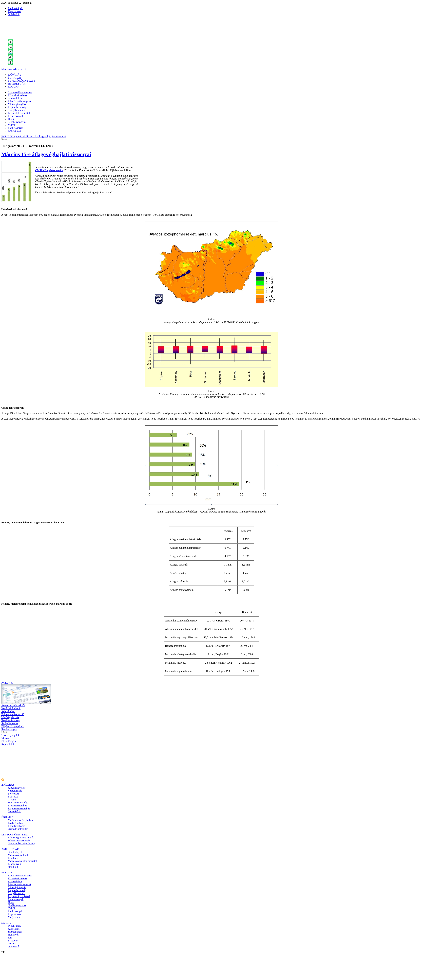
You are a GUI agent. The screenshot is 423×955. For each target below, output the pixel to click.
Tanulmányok (15, 852)
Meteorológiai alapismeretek (22, 861)
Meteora (12, 943)
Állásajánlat (14, 928)
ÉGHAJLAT (14, 77)
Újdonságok (14, 925)
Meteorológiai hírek (18, 855)
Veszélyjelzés (15, 790)
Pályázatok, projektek (19, 113)
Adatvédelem (15, 98)
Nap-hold (13, 867)
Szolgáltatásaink (16, 110)
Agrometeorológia (17, 805)
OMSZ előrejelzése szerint (49, 170)
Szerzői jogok (15, 931)
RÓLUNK (13, 86)
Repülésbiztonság (17, 107)
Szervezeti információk (20, 92)
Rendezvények (15, 116)
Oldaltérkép (14, 14)
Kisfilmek (13, 858)
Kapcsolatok (14, 11)
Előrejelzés (13, 793)
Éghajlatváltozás (16, 826)
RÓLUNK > (8, 136)
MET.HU (6, 922)
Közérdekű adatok (17, 95)
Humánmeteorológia (18, 802)
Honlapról (13, 934)
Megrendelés (14, 917)
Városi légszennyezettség (21, 837)
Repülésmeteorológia (19, 808)
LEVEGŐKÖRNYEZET (21, 80)
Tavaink (12, 799)
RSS (10, 937)
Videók (12, 125)
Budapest (13, 796)
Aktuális (16, 787)
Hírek (11, 119)
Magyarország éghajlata (20, 820)
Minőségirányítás (17, 104)
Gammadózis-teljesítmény (21, 843)
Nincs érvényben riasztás (14, 69)
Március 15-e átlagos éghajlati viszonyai (45, 136)
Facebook (13, 940)
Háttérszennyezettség (19, 840)
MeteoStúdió (14, 811)
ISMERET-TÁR (16, 83)
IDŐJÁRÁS (14, 74)
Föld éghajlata (15, 823)
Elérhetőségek (15, 8)
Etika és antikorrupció (19, 101)
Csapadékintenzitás (18, 829)
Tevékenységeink (17, 122)
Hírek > (20, 136)
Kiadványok (14, 864)
